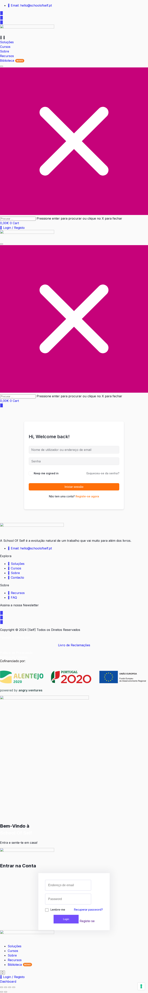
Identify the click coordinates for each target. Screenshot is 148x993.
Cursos (13, 951)
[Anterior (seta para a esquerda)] (1, 991)
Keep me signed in (46, 473)
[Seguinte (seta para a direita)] (5, 991)
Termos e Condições (15, 637)
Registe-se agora (87, 496)
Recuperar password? (88, 909)
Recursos (15, 960)
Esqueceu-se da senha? (103, 473)
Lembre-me (57, 909)
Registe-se (87, 921)
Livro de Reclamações (74, 645)
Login (66, 919)
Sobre (12, 955)
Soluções (14, 946)
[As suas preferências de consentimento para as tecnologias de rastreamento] (141, 986)
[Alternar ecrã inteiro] (5, 987)
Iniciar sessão (74, 486)
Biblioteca (15, 964)
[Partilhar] (9, 987)
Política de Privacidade (16, 653)
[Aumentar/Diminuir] (1, 987)
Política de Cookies (14, 657)
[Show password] (90, 899)
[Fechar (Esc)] (13, 987)
